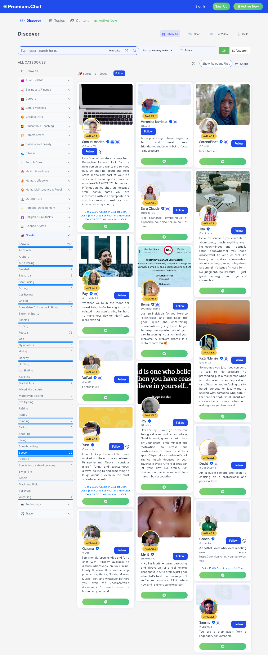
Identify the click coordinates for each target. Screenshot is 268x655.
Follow (119, 73)
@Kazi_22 (205, 362)
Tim (202, 229)
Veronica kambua (154, 122)
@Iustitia (146, 425)
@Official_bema (150, 308)
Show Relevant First (216, 63)
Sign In (200, 6)
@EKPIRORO (148, 558)
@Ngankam (206, 543)
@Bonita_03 (148, 212)
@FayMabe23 (90, 297)
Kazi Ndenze (209, 358)
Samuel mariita (93, 142)
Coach (204, 539)
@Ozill (86, 552)
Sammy (205, 622)
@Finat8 (204, 146)
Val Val (87, 378)
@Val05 (86, 382)
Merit (145, 555)
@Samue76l (89, 146)
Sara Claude (150, 209)
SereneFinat (209, 142)
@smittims (205, 233)
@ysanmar (88, 449)
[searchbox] (204, 50)
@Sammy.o (205, 626)
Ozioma (88, 549)
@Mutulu (146, 126)
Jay (144, 421)
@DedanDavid (207, 467)
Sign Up (221, 6)
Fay (85, 294)
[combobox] (197, 50)
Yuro (86, 445)
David (204, 464)
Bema (145, 304)
